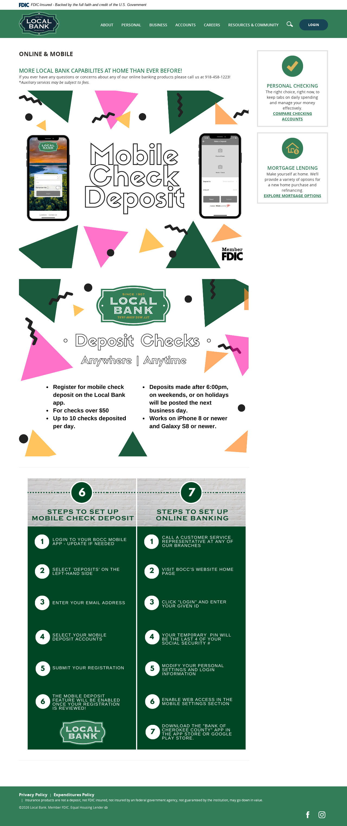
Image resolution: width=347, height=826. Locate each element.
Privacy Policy (33, 795)
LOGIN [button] (313, 25)
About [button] (107, 24)
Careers (212, 24)
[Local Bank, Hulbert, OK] (39, 24)
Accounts (185, 24)
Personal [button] (131, 24)
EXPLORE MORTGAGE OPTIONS (292, 195)
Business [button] (158, 24)
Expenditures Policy (74, 795)
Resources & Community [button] (253, 24)
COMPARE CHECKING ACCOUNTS (292, 116)
